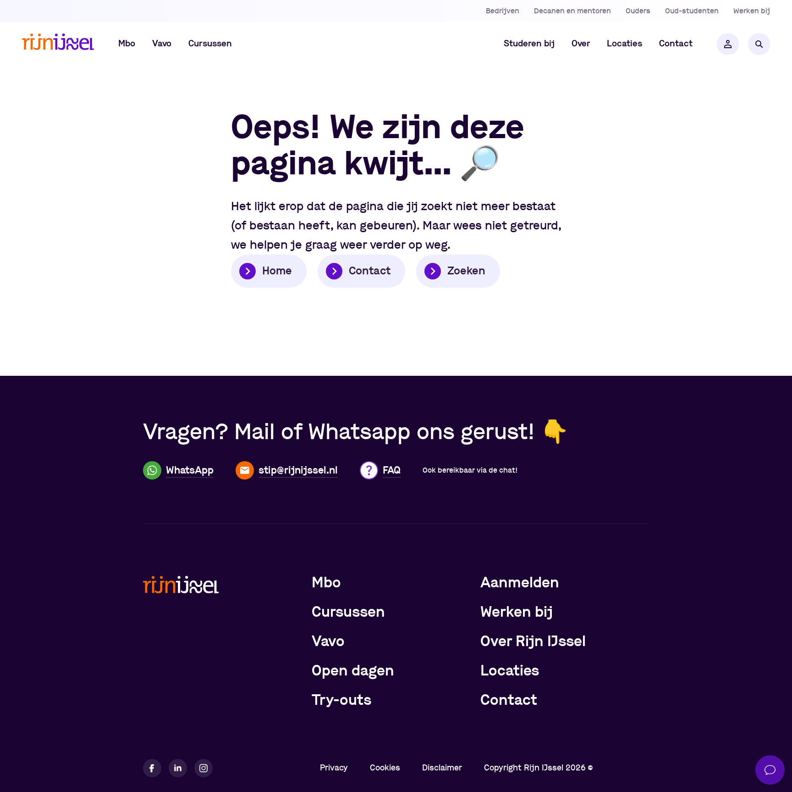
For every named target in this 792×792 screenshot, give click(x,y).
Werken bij (751, 11)
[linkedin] (178, 768)
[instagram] (203, 768)
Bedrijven (502, 11)
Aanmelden (519, 582)
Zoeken (466, 271)
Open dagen (353, 671)
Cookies (385, 768)
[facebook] (152, 768)
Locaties (509, 671)
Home (277, 271)
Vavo (328, 641)
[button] (127, 44)
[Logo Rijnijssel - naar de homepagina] (58, 44)
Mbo (326, 582)
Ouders (638, 11)
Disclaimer (442, 768)
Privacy (334, 768)
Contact (369, 271)
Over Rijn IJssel (533, 641)
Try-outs (341, 700)
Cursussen (348, 612)
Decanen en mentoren (572, 11)
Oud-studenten (692, 11)
